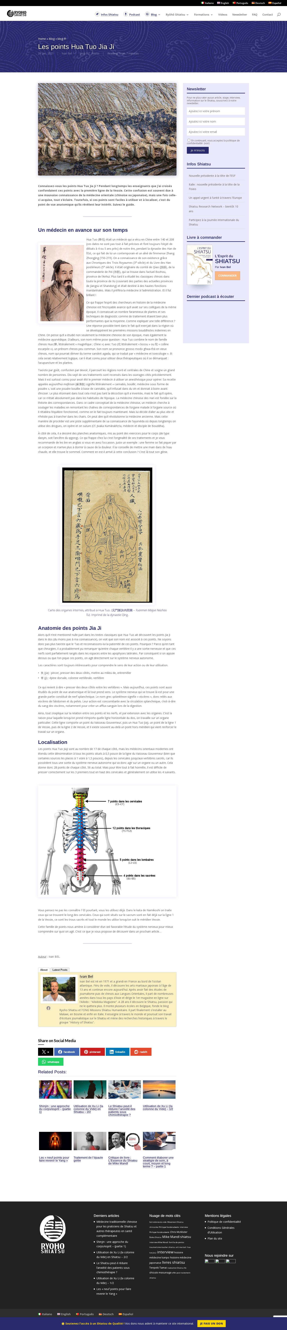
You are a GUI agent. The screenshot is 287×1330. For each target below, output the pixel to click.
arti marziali (181, 1247)
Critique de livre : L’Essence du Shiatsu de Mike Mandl (122, 1160)
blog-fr (62, 39)
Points (95, 53)
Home (42, 39)
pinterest (95, 1051)
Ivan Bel (67, 53)
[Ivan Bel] (59, 1002)
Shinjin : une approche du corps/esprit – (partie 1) (55, 1109)
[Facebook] (48, 1008)
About (43, 969)
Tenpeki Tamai (158, 1267)
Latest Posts (60, 969)
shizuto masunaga (160, 1272)
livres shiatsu (173, 1262)
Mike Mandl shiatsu (176, 1237)
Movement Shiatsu (175, 1222)
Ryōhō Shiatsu (175, 14)
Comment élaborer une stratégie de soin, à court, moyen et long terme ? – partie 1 (158, 1162)
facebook (69, 1051)
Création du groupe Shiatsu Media (210, 224)
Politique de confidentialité (224, 1222)
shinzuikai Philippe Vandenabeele (164, 1227)
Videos (222, 14)
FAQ (254, 14)
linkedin (120, 1051)
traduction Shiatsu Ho (177, 1268)
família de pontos (176, 1242)
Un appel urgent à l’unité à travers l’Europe (215, 189)
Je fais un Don (211, 1323)
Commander (227, 275)
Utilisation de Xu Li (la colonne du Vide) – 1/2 (158, 1107)
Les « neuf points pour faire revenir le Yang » (54, 1159)
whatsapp (53, 1061)
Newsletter (239, 14)
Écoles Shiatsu (155, 1237)
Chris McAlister (178, 1232)
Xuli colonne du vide (158, 1222)
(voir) (206, 143)
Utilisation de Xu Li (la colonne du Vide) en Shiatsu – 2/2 (88, 1109)
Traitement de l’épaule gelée (88, 1159)
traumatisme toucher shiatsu (162, 1247)
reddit (143, 1051)
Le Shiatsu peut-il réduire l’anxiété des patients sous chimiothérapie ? (121, 1110)
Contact (267, 14)
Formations (201, 14)
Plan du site (215, 1238)
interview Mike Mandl (158, 1242)
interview (165, 1251)
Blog (52, 39)
